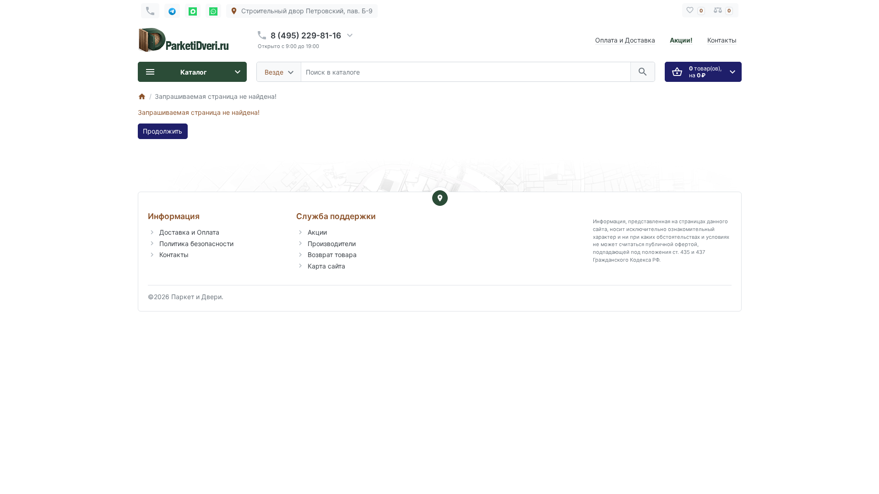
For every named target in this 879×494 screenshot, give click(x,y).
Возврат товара (332, 254)
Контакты (722, 40)
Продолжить (162, 131)
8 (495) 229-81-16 (306, 35)
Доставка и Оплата (189, 232)
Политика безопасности (196, 243)
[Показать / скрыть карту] (440, 198)
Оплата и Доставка (625, 40)
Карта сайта (326, 266)
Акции (317, 232)
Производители (332, 243)
